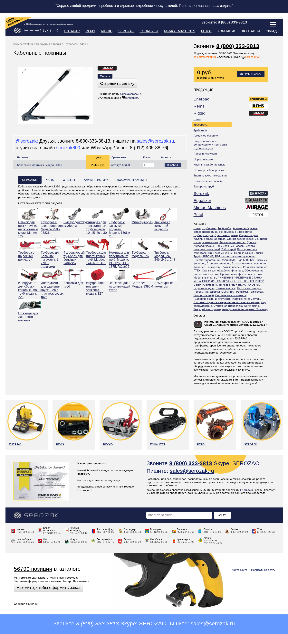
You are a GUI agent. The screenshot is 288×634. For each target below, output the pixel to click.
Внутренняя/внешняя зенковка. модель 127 (95, 288)
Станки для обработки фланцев (222, 270)
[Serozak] (258, 194)
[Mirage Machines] (257, 208)
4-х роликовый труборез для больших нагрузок (74, 258)
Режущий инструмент (207, 309)
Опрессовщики (203, 159)
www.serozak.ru (23, 43)
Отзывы (199, 315)
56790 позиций (33, 569)
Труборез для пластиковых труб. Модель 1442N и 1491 (96, 258)
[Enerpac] (258, 100)
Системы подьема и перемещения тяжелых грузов (226, 302)
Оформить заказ (250, 74)
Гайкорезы (213, 267)
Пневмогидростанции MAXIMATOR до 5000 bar (224, 259)
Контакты (251, 31)
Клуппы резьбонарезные (209, 164)
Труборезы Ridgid (75, 43)
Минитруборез (142, 222)
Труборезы (200, 124)
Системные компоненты (230, 295)
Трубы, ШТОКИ (203, 256)
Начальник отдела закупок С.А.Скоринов (232, 321)
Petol (206, 31)
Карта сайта (239, 569)
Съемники (228, 291)
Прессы (198, 291)
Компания (226, 31)
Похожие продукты (132, 179)
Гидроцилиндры (204, 288)
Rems (90, 31)
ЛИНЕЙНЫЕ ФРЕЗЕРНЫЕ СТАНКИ (240, 277)
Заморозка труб (204, 186)
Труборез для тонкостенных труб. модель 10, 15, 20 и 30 (96, 227)
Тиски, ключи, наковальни (210, 175)
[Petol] (258, 215)
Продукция (43, 43)
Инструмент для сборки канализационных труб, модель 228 (29, 290)
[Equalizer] (256, 201)
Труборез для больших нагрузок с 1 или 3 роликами (50, 259)
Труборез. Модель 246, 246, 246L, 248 (164, 256)
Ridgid (106, 31)
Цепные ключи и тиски (248, 252)
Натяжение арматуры (246, 298)
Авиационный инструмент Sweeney (245, 309)
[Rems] (258, 107)
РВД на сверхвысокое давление (235, 256)
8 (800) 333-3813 (237, 46)
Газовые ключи (223, 252)
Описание (30, 179)
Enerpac (72, 31)
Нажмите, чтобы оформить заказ (48, 587)
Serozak (126, 31)
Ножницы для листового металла (28, 317)
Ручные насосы (232, 267)
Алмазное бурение (206, 135)
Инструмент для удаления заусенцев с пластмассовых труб (52, 290)
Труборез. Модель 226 (140, 254)
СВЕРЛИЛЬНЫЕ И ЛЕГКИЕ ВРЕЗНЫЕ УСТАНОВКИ (226, 284)
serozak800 (252, 56)
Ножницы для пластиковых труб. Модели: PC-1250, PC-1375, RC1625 (119, 259)
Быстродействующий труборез (74, 224)
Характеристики (95, 179)
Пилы (197, 119)
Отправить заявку (117, 83)
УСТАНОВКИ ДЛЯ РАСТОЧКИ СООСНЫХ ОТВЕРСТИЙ (229, 281)
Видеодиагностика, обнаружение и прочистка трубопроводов (210, 144)
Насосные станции (249, 288)
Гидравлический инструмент (212, 298)
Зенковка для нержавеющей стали (119, 286)
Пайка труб (228, 249)
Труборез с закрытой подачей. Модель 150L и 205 (119, 229)
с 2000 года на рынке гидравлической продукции (48, 24)
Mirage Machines (179, 31)
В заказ (172, 164)
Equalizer (149, 31)
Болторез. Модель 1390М (142, 284)
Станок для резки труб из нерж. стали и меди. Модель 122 (28, 229)
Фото (50, 179)
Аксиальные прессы (232, 242)
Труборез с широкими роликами (26, 256)
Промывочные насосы (208, 181)
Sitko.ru (33, 603)
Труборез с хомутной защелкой (162, 226)
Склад (271, 31)
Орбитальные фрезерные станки (241, 274)
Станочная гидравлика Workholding (236, 305)
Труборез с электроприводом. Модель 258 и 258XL (52, 227)
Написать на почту (263, 569)
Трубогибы (200, 130)
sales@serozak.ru (205, 56)
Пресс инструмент (205, 153)
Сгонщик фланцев (218, 263)
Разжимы (242, 291)
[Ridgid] (258, 114)
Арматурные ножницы (163, 284)
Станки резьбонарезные (209, 170)
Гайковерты (212, 291)
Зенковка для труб (73, 284)
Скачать (105, 76)
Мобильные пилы (205, 277)
